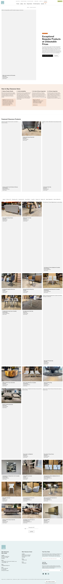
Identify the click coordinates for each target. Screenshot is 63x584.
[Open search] (46, 4)
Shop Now (56, 55)
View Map (3, 558)
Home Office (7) (27, 199)
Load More (31, 531)
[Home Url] (4, 547)
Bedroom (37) (8, 199)
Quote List (60, 1)
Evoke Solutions (47, 579)
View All (4, 199)
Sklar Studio (18, 1)
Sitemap (18, 579)
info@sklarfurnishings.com (6, 565)
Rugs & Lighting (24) (49, 199)
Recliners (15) (43, 199)
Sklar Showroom (5, 551)
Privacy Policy (4, 579)
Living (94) (32, 199)
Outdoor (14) (38, 199)
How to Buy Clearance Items (47, 55)
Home (28, 7)
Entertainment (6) (21, 199)
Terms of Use (15, 579)
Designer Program (23, 1)
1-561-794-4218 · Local (13, 561)
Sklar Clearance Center (27, 551)
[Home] (2, 2)
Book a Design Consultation (50, 581)
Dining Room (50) (14, 199)
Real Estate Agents (30, 1)
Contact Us (41, 1)
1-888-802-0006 (36, 1)
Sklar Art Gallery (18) (57, 199)
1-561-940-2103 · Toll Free (6, 561)
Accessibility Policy (9, 579)
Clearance (45, 1)
